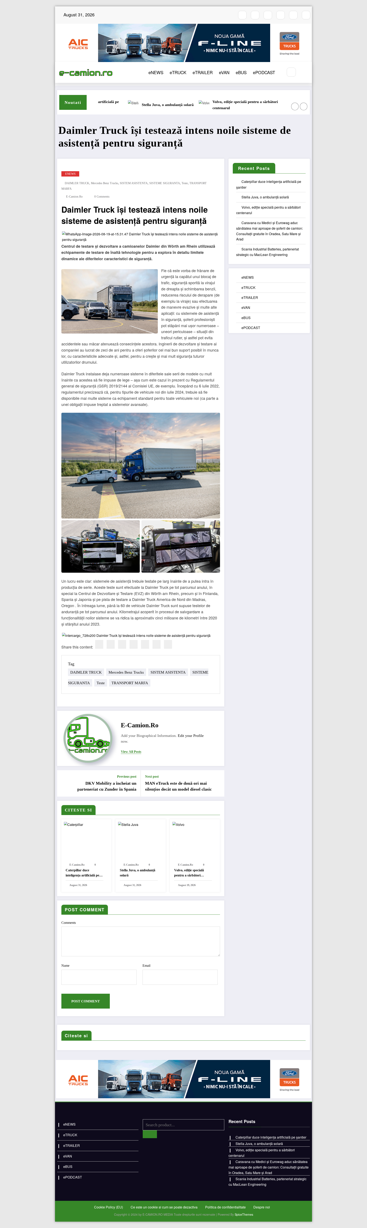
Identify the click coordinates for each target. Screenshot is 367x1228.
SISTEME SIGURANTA (164, 183)
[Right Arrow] (303, 106)
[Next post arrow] (218, 783)
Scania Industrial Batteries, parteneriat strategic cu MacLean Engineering (205, 105)
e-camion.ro (74, 196)
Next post (152, 776)
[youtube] (268, 15)
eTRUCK (178, 72)
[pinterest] (145, 644)
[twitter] (111, 644)
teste (185, 183)
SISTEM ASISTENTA (134, 183)
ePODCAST (264, 72)
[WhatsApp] (156, 644)
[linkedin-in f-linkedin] (306, 15)
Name (65, 965)
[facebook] (99, 644)
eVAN (224, 72)
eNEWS (155, 72)
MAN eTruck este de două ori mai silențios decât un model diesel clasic (178, 786)
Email (146, 965)
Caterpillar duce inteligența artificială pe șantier (82, 873)
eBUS (241, 72)
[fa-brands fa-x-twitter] (280, 15)
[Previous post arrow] (63, 783)
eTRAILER (203, 72)
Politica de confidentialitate (225, 1207)
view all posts (131, 751)
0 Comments (101, 196)
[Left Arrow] (295, 106)
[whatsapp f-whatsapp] (293, 15)
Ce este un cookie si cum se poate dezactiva (164, 1207)
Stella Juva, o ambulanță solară (137, 872)
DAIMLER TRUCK (77, 183)
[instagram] (255, 15)
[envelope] (134, 644)
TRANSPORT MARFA (130, 683)
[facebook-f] (242, 15)
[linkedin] (122, 644)
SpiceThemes (244, 1214)
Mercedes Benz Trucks (104, 183)
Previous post (126, 776)
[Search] (291, 72)
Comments (68, 922)
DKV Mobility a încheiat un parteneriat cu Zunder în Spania (106, 786)
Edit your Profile (191, 735)
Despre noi (261, 1207)
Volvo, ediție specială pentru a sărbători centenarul (189, 873)
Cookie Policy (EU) (108, 1207)
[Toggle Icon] (304, 72)
